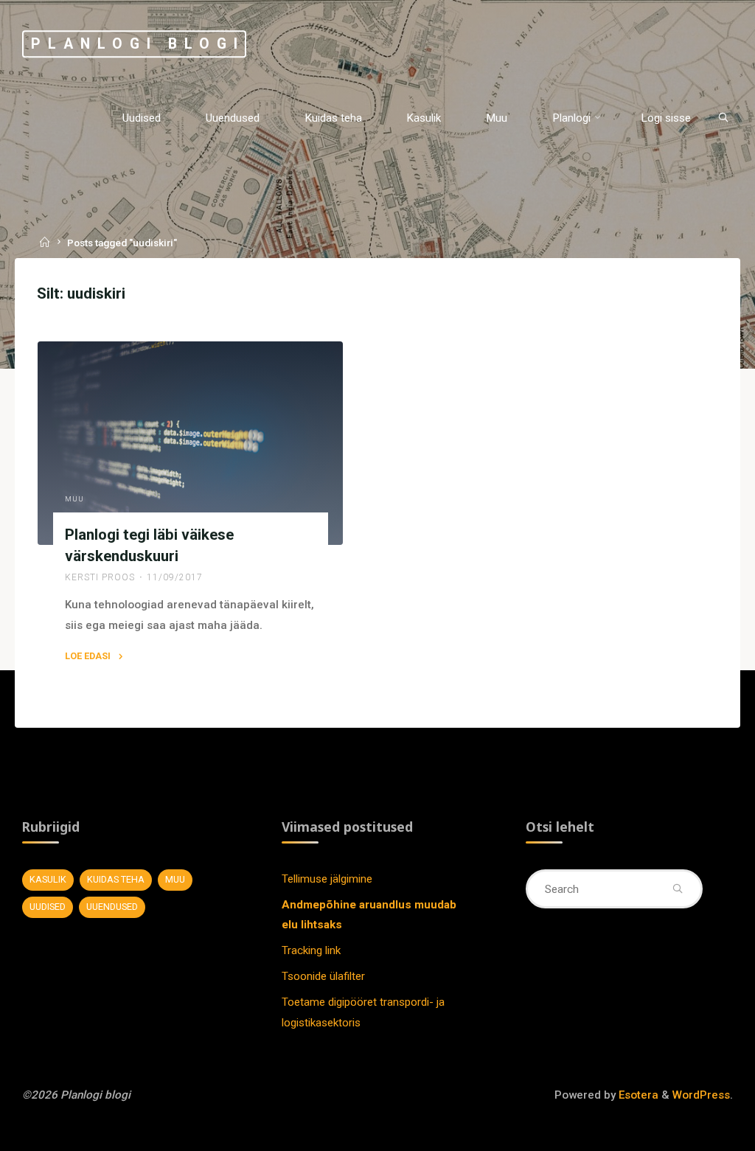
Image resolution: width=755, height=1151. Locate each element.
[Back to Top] (697, 1130)
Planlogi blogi (137, 43)
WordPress (701, 1095)
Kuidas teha (116, 879)
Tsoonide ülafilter (323, 976)
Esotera (637, 1095)
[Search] (723, 117)
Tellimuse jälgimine (327, 879)
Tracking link (311, 950)
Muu (74, 499)
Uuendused (112, 906)
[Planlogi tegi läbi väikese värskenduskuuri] (190, 443)
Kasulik (47, 879)
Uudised (47, 906)
